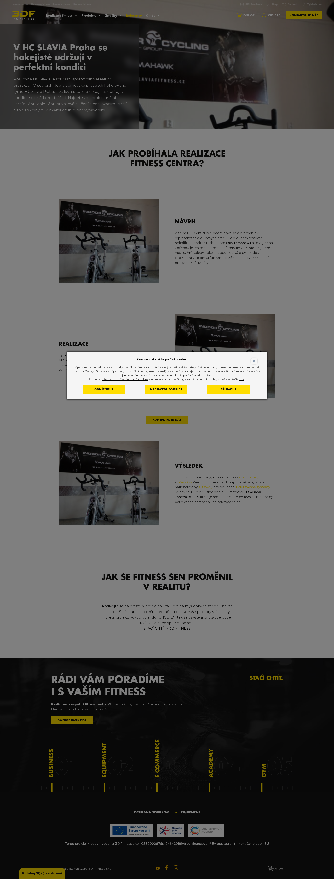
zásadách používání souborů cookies (125, 379)
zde (241, 379)
